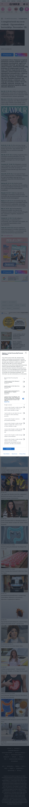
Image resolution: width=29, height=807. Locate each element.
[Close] (26, 353)
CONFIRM (8, 448)
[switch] (23, 381)
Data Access (14, 453)
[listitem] (14, 378)
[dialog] (14, 403)
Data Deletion (7, 453)
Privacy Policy (22, 453)
